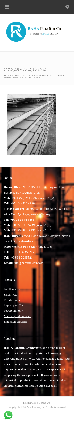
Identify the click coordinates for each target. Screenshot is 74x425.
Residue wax (12, 300)
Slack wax (10, 294)
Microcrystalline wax (17, 316)
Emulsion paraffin (15, 321)
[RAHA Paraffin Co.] (37, 42)
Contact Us (44, 402)
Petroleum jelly (13, 310)
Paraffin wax (12, 289)
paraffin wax (29, 402)
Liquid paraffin (13, 305)
